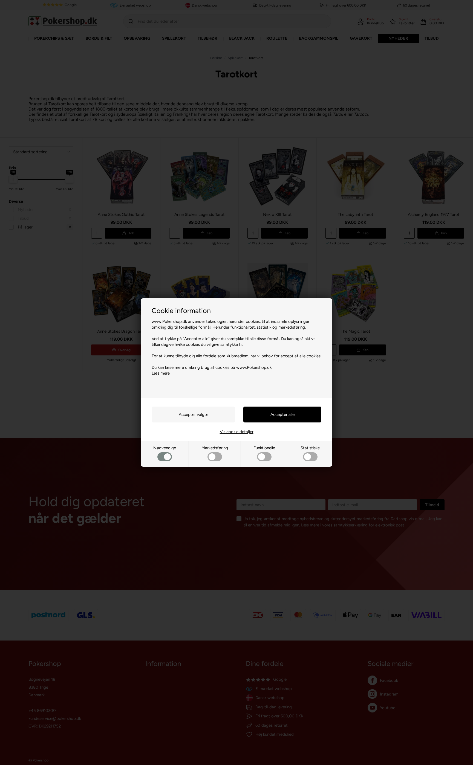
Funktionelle (264, 447)
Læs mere (161, 373)
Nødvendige (164, 447)
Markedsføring (214, 447)
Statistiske (310, 447)
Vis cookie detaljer (236, 431)
